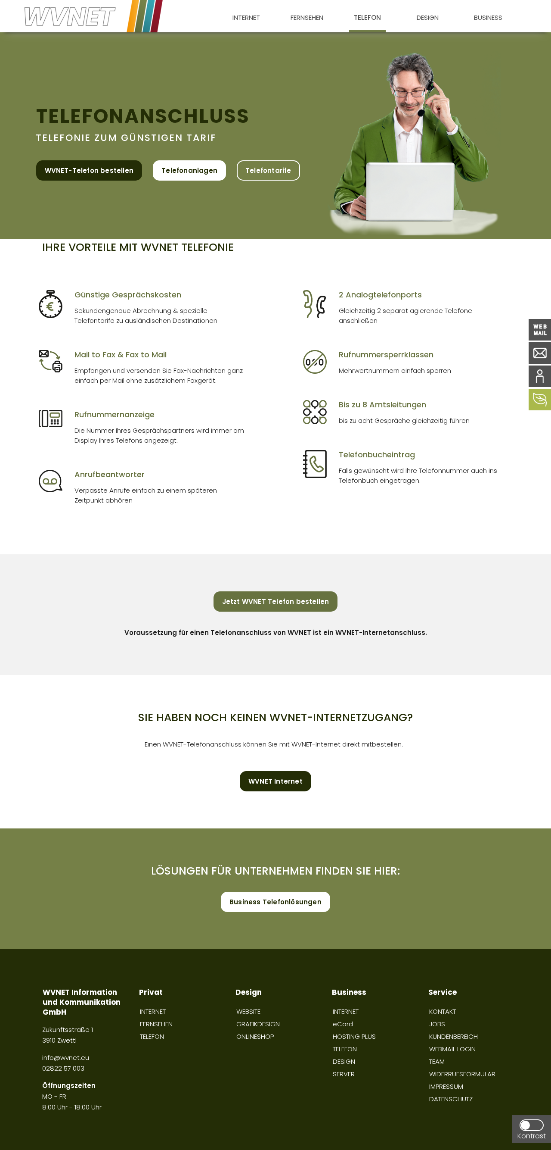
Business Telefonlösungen (275, 901)
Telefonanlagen (189, 170)
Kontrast (531, 1136)
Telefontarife (268, 170)
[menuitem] (246, 16)
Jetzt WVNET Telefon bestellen (275, 601)
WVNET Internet (275, 781)
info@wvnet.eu (66, 1057)
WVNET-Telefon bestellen (89, 170)
